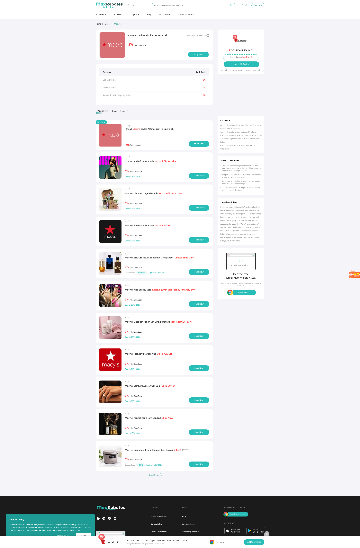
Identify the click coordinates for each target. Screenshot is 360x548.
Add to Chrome (254, 542)
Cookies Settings (63, 536)
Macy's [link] (117, 24)
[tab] (102, 112)
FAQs (184, 517)
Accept (83, 536)
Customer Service (189, 524)
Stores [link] (107, 24)
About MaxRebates (158, 517)
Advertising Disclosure (191, 532)
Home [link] (98, 24)
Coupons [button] (134, 14)
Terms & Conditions (158, 532)
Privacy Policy (156, 524)
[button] (130, 5)
